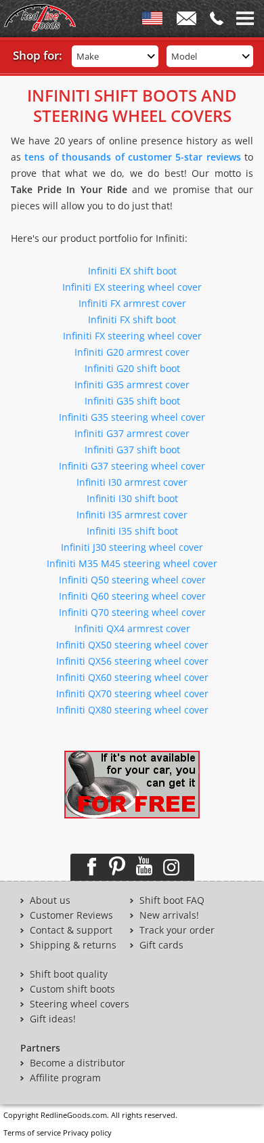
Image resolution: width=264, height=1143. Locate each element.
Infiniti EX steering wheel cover (132, 286)
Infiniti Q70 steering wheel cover (132, 612)
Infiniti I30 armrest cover (132, 482)
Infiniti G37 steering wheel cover (132, 465)
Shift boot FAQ (171, 900)
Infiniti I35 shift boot (132, 530)
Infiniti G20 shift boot (132, 368)
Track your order (177, 930)
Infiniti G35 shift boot (132, 400)
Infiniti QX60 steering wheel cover (132, 677)
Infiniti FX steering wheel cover (132, 335)
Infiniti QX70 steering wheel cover (132, 693)
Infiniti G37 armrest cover (132, 433)
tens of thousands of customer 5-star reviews (132, 156)
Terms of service (32, 1132)
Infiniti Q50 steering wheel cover (132, 579)
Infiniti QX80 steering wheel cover (132, 709)
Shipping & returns (73, 945)
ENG (152, 21)
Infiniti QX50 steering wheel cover (132, 644)
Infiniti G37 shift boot (132, 449)
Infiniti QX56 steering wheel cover (132, 660)
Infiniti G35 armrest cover (132, 384)
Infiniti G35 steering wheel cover (132, 417)
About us (50, 900)
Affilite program (65, 1078)
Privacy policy (87, 1132)
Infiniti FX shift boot (132, 319)
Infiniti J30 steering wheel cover (132, 547)
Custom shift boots (72, 989)
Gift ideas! (53, 1019)
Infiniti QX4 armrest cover (132, 628)
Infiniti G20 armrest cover (132, 352)
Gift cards (161, 945)
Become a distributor (77, 1063)
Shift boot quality (69, 974)
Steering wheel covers (79, 1004)
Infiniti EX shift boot (132, 270)
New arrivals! (169, 915)
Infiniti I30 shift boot (132, 498)
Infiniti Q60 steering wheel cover (132, 595)
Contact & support (71, 930)
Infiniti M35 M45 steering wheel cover (132, 563)
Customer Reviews (71, 915)
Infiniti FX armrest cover (132, 303)
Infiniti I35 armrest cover (132, 514)
